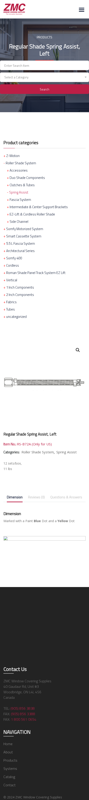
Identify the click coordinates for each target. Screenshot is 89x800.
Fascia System (20, 199)
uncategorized (16, 316)
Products (10, 760)
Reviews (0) (36, 497)
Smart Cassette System (23, 236)
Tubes (10, 309)
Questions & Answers (66, 497)
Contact (9, 785)
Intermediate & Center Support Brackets (39, 207)
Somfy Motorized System (24, 228)
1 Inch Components (20, 287)
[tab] (15, 498)
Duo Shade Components (27, 177)
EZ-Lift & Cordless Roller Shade (32, 214)
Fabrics (11, 302)
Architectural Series (20, 250)
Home (8, 744)
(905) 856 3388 (23, 714)
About (8, 752)
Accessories (19, 170)
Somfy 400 (14, 258)
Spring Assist (18, 192)
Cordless (12, 265)
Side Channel (19, 221)
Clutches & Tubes (22, 185)
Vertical (11, 280)
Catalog (9, 776)
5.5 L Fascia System (20, 243)
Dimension (15, 497)
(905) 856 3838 (22, 708)
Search (44, 89)
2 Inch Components (20, 294)
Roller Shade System (21, 163)
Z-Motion (13, 155)
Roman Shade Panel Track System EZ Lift (35, 272)
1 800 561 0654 (23, 719)
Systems (10, 768)
